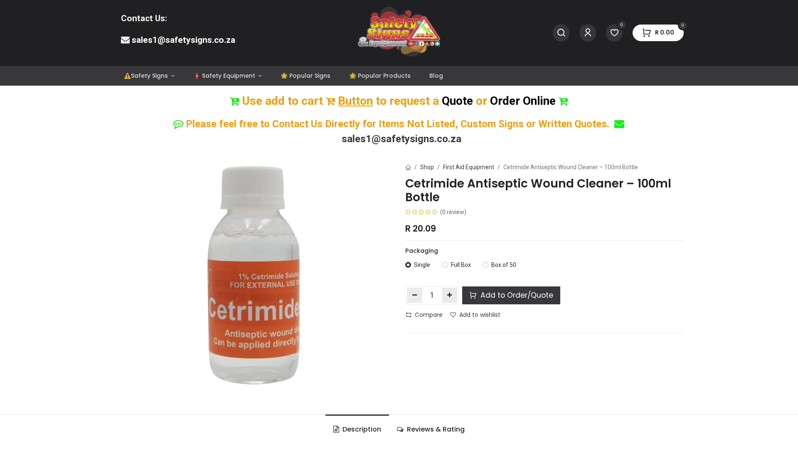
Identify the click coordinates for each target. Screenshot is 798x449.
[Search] (561, 33)
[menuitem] (149, 76)
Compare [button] (429, 315)
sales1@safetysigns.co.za (183, 40)
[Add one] (450, 295)
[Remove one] (414, 295)
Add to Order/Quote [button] (515, 295)
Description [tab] (361, 429)
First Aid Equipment (468, 167)
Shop (427, 167)
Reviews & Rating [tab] (435, 429)
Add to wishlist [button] (479, 315)
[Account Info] (587, 33)
